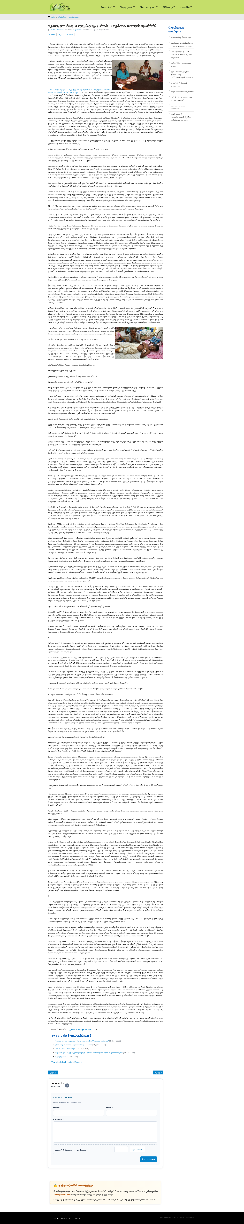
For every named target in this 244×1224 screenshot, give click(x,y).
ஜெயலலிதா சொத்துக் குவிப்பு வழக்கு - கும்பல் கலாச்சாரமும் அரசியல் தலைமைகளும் (89, 1052)
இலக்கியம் (107, 7)
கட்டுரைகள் (77, 30)
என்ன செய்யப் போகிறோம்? (66, 1048)
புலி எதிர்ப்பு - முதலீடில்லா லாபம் (181, 64)
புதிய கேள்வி (137, 1149)
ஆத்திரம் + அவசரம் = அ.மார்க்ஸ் (180, 84)
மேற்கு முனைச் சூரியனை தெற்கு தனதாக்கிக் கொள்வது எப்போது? (82, 1040)
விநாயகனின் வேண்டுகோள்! (182, 91)
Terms (56, 1218)
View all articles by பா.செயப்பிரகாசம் (66, 1062)
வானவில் (185, 7)
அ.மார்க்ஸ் (52, 34)
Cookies (77, 1218)
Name (56, 1107)
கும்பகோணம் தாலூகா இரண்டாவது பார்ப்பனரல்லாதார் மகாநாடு (182, 74)
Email (109, 1107)
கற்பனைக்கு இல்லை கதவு (181, 37)
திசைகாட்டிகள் (148, 7)
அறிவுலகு (168, 7)
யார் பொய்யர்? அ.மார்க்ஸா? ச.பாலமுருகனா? (182, 98)
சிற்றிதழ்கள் (126, 7)
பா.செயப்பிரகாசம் (57, 30)
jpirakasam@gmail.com (81, 1029)
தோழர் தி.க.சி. (61, 1056)
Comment (58, 1119)
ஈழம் (60, 34)
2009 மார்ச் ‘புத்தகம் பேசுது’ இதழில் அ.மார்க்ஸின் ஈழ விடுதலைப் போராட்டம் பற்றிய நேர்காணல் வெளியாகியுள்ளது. (80, 91)
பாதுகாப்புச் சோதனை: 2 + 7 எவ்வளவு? (71, 1150)
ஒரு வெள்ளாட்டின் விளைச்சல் (178, 107)
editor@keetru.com (62, 1195)
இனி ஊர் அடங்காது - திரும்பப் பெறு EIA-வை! (74, 1044)
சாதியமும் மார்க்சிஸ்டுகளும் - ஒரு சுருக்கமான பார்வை (182, 44)
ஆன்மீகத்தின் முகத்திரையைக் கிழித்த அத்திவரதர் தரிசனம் (180, 117)
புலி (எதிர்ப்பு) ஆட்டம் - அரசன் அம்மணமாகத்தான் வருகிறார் (182, 54)
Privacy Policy (66, 1218)
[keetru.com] (60, 6)
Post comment (148, 1159)
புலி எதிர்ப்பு (69, 34)
